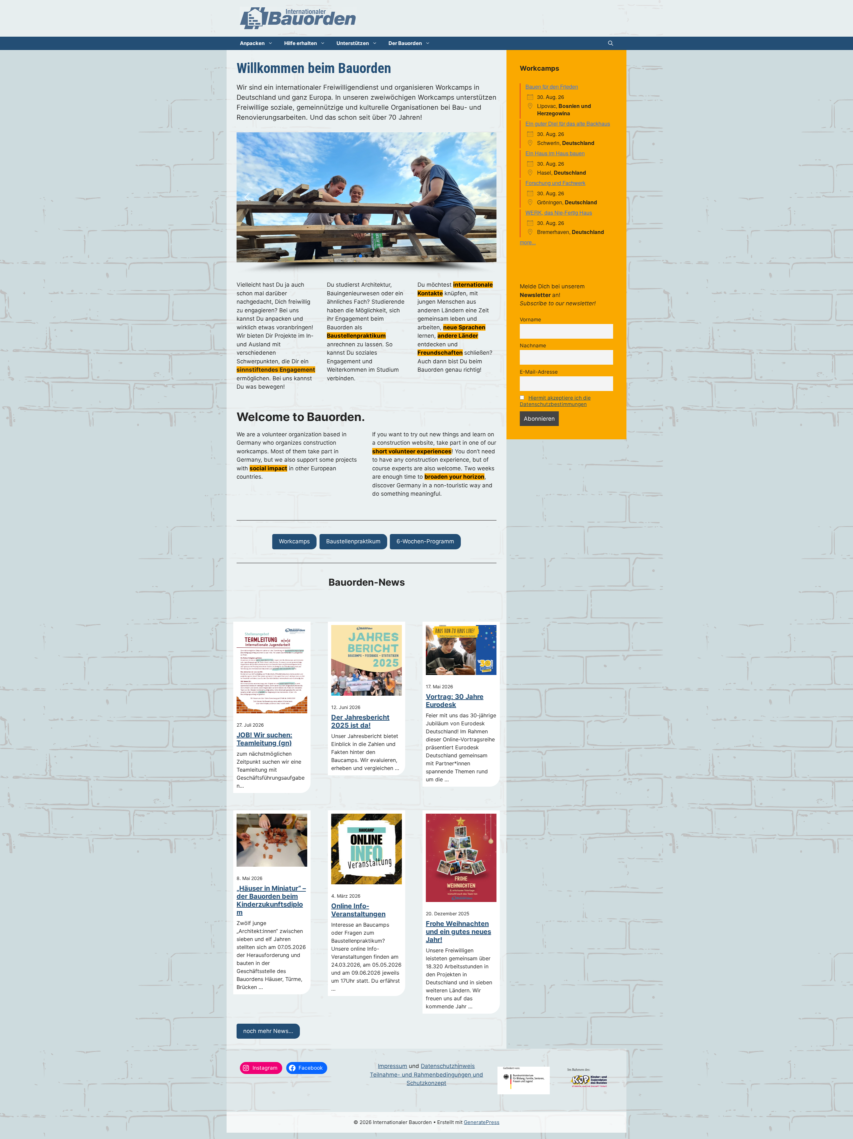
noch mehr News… (268, 1031)
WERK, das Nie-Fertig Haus (558, 212)
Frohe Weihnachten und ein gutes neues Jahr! (458, 932)
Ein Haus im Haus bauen (555, 153)
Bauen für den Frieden (551, 86)
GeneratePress (481, 1122)
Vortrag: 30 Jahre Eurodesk (454, 701)
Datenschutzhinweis (448, 1066)
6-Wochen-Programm (425, 541)
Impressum (392, 1066)
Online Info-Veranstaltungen (358, 910)
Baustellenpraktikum (353, 541)
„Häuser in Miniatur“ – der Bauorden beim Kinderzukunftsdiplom (271, 900)
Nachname (533, 345)
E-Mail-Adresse (539, 372)
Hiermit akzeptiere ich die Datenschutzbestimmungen (555, 401)
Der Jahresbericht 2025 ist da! (360, 721)
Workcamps (294, 541)
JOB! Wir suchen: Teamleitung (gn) (264, 739)
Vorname (530, 319)
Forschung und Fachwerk (555, 183)
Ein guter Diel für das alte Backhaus (567, 123)
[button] (610, 43)
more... (528, 242)
